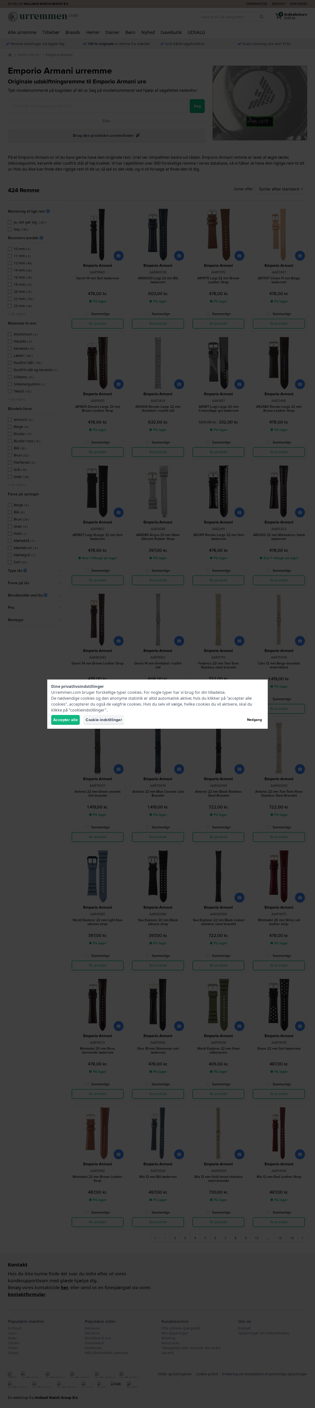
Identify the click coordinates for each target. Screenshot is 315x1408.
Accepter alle (65, 720)
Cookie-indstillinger (104, 720)
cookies (134, 692)
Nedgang (254, 719)
